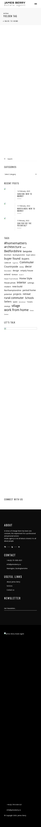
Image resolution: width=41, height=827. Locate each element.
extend (7, 274)
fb (5, 547)
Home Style (25, 278)
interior (21, 282)
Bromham (7, 255)
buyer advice (30, 255)
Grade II (21, 274)
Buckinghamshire (19, 255)
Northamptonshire (12, 290)
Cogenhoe (15, 263)
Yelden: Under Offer (18, 119)
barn (24, 247)
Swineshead (22, 302)
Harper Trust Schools (11, 279)
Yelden (16, 115)
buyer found (12, 258)
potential (8, 294)
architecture (12, 247)
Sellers (7, 301)
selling (6, 115)
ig (12, 547)
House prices (10, 282)
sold (11, 115)
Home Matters (20, 113)
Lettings (30, 283)
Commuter (27, 262)
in (19, 547)
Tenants (30, 302)
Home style (30, 113)
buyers (25, 258)
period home (29, 290)
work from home (16, 310)
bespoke (27, 251)
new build (17, 286)
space (15, 302)
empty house (26, 270)
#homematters (15, 243)
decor (28, 266)
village (16, 305)
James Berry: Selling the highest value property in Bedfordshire (19, 62)
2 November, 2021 (10, 110)
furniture (15, 274)
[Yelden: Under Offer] (20, 98)
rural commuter (14, 298)
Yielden (6, 314)
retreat (27, 294)
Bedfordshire (9, 113)
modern (7, 286)
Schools (29, 298)
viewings (7, 306)
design (16, 270)
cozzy (21, 267)
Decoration (7, 271)
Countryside (11, 266)
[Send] (37, 608)
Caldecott (7, 263)
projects (17, 294)
